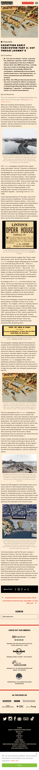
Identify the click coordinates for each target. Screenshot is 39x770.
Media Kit (19, 732)
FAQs (19, 734)
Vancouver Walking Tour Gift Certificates (19, 744)
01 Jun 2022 (7, 42)
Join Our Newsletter (19, 748)
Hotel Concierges (19, 746)
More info (14, 761)
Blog (19, 738)
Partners (19, 740)
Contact (19, 736)
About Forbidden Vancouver (19, 730)
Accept (19, 765)
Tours (19, 728)
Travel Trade (19, 742)
